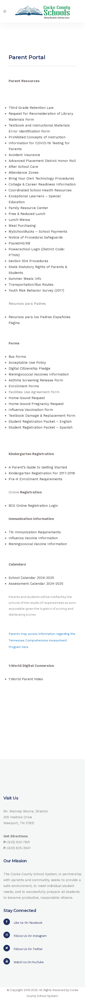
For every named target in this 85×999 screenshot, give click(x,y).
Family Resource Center (28, 208)
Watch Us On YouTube (29, 962)
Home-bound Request (27, 398)
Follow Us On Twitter (28, 949)
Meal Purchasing (22, 226)
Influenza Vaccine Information (33, 538)
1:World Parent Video (26, 679)
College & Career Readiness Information (42, 184)
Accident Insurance (24, 155)
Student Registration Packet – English (40, 421)
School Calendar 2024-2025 (31, 578)
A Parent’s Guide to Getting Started (38, 467)
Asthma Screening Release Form (36, 380)
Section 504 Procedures (28, 261)
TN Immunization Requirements (35, 532)
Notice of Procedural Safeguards (36, 237)
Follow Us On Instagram (30, 936)
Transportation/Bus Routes (31, 285)
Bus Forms (17, 357)
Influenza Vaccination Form (31, 410)
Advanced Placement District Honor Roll (42, 161)
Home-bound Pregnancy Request (36, 404)
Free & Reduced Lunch (27, 214)
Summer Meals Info (25, 279)
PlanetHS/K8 (19, 243)
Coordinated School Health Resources (40, 190)
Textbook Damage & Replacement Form (42, 416)
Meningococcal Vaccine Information (38, 544)
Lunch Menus (19, 220)
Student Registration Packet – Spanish (41, 427)
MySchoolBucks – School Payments (38, 231)
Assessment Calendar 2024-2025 (36, 584)
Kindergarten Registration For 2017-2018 (42, 473)
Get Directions (15, 836)
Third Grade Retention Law (31, 108)
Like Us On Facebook (28, 922)
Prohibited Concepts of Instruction (37, 137)
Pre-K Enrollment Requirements (35, 479)
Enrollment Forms (24, 386)
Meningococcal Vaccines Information (39, 374)
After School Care (23, 167)
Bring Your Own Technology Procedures (41, 178)
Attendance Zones (24, 173)
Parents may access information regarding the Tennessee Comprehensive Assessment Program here (42, 640)
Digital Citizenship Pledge (29, 368)
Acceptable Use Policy (27, 363)
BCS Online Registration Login (33, 506)
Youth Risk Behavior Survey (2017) (36, 290)
